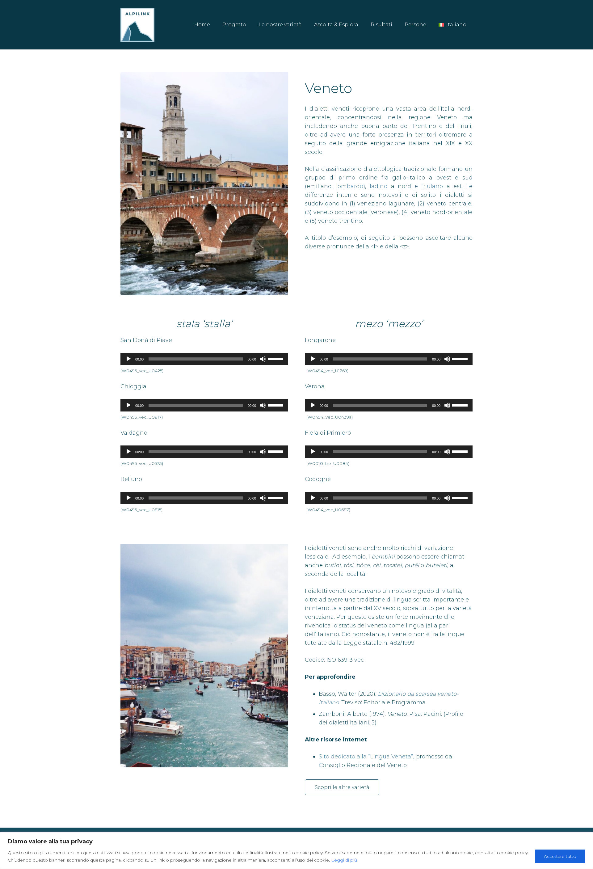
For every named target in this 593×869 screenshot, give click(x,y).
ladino (378, 186)
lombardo (349, 186)
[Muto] (263, 359)
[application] (204, 359)
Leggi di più (344, 860)
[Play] (128, 359)
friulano (432, 186)
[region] (296, 850)
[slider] (276, 358)
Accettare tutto (560, 856)
